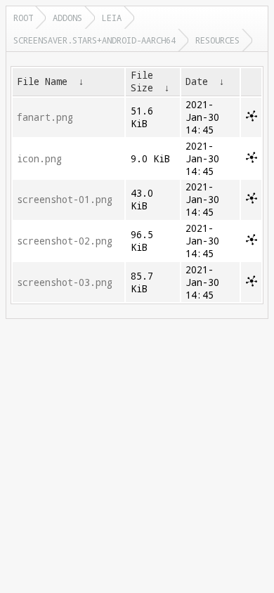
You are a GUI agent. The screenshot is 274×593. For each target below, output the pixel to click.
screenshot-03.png (64, 282)
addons (67, 17)
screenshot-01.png (64, 199)
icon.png (39, 158)
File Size (142, 81)
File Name (42, 81)
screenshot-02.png (64, 241)
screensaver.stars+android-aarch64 (94, 40)
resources (217, 40)
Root (23, 17)
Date (196, 81)
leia (112, 17)
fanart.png (45, 117)
